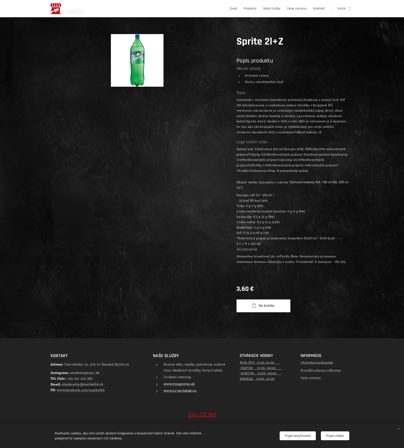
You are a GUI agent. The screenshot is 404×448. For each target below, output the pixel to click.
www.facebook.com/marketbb (81, 390)
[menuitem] (234, 8)
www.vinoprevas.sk (179, 384)
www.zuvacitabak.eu (180, 390)
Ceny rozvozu (310, 377)
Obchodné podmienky (317, 362)
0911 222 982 (202, 414)
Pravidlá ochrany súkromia (320, 370)
